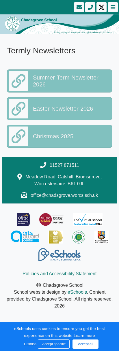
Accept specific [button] (54, 344)
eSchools (77, 292)
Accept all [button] (85, 344)
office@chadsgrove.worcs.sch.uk (64, 195)
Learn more (84, 335)
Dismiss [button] (29, 344)
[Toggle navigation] (112, 7)
